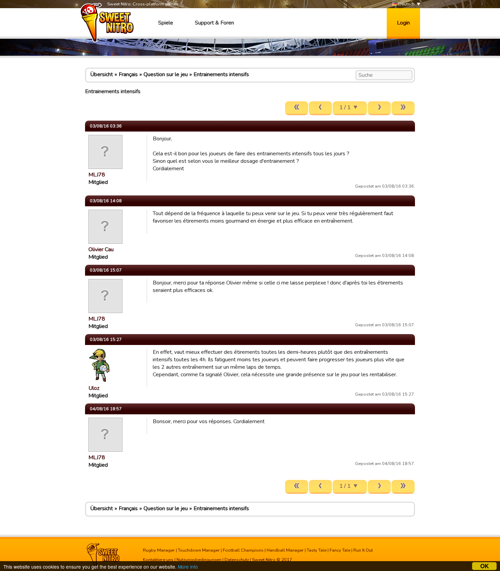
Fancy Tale (340, 550)
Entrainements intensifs (221, 74)
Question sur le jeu (166, 74)
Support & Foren (214, 23)
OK (484, 566)
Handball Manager (285, 550)
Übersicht (101, 74)
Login (403, 23)
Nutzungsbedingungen (199, 560)
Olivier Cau (101, 249)
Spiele (165, 23)
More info (188, 566)
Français (128, 74)
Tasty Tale (317, 550)
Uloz (93, 388)
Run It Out (363, 550)
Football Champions (243, 550)
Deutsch (406, 4)
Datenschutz (236, 560)
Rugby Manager (159, 550)
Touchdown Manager (199, 550)
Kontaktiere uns (158, 560)
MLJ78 (96, 174)
